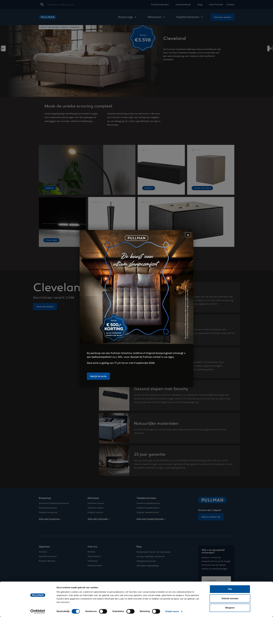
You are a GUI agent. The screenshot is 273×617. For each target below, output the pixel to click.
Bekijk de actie (98, 376)
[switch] (103, 611)
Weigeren (230, 607)
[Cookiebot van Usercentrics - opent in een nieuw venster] (37, 611)
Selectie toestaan (230, 598)
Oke (230, 589)
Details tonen (172, 611)
